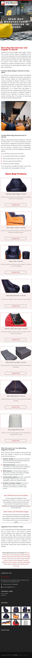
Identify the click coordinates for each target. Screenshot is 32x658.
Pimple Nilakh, (17, 558)
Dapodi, (9, 556)
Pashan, (4, 558)
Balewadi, (17, 554)
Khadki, (10, 560)
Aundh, (4, 554)
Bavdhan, (4, 562)
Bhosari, (27, 554)
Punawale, (9, 558)
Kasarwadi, (20, 556)
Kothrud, (20, 562)
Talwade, (22, 554)
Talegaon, (27, 558)
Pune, (28, 552)
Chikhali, (4, 556)
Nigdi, (28, 556)
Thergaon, (14, 562)
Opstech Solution (23, 655)
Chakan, (5, 560)
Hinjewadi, (26, 560)
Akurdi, (9, 562)
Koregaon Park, (15, 564)
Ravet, (12, 554)
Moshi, (25, 556)
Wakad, (22, 564)
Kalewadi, (14, 556)
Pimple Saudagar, (18, 560)
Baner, (8, 554)
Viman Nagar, (7, 564)
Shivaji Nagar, (26, 562)
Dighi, (22, 558)
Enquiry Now (16, 205)
